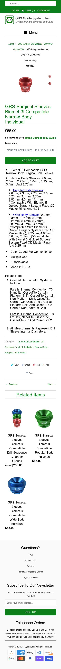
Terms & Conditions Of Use (30, 571)
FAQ (31, 554)
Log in (15, 10)
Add (47, 364)
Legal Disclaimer (30, 577)
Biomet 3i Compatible (28, 341)
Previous (12, 384)
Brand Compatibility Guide (40, 137)
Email (31, 372)
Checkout (43, 10)
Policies (30, 565)
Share (27, 364)
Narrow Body (41, 347)
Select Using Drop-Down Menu (15, 140)
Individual (29, 347)
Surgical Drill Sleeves (15, 352)
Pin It (38, 364)
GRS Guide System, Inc (25, 646)
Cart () (29, 10)
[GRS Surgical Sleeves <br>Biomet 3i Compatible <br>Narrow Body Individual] (25, 85)
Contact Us (30, 560)
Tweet (16, 364)
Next (50, 384)
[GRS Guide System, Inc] (30, 20)
